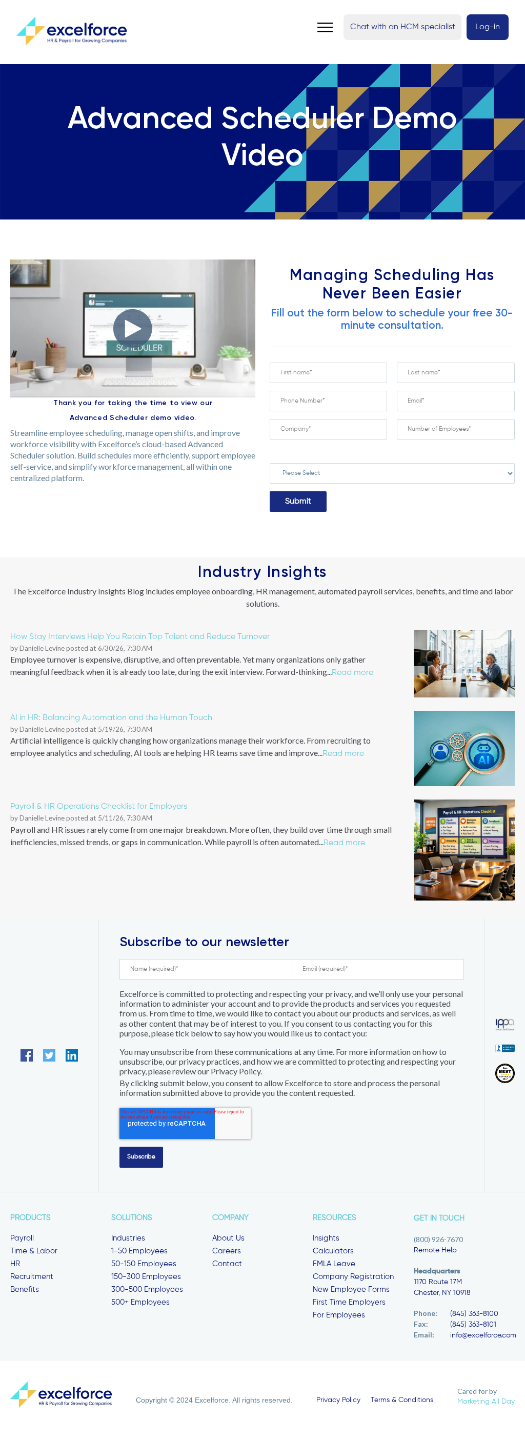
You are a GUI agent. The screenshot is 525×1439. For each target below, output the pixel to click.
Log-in (487, 27)
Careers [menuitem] (226, 1251)
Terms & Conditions (402, 1400)
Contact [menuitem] (227, 1264)
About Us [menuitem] (228, 1238)
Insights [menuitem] (326, 1238)
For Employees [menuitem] (339, 1315)
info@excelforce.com (483, 1335)
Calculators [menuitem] (333, 1251)
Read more (352, 673)
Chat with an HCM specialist (402, 27)
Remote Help (435, 1250)
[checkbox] (392, 451)
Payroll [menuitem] (22, 1238)
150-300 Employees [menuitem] (146, 1277)
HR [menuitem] (15, 1264)
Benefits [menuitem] (24, 1289)
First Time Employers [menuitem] (349, 1302)
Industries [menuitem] (128, 1238)
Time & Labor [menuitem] (33, 1251)
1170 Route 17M (438, 1282)
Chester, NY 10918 (442, 1292)
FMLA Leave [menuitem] (334, 1264)
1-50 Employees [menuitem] (139, 1251)
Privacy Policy (338, 1400)
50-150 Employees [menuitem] (143, 1264)
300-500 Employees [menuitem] (147, 1289)
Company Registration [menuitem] (353, 1277)
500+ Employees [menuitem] (140, 1302)
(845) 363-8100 (474, 1313)
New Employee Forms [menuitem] (351, 1289)
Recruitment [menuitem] (31, 1277)
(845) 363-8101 (473, 1324)
